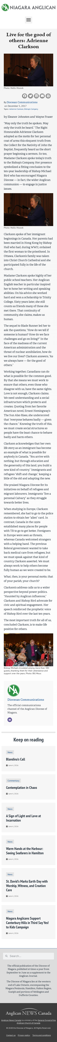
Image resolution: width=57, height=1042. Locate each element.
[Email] (9, 719)
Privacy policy (24, 1035)
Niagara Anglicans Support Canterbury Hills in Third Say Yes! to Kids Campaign (27, 922)
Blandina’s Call (15, 759)
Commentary (13, 780)
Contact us (11, 1035)
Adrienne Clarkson (16, 109)
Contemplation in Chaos (21, 787)
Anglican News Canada (11, 1020)
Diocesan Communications (22, 102)
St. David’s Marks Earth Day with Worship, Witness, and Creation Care (27, 885)
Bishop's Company (31, 109)
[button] (28, 19)
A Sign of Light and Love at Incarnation (23, 818)
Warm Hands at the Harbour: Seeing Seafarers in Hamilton (25, 850)
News (10, 752)
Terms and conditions (41, 1035)
